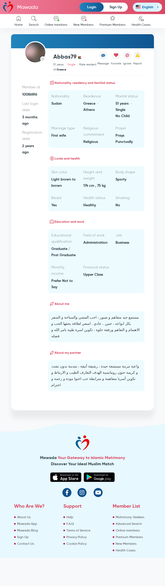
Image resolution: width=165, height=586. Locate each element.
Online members (56, 25)
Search (34, 25)
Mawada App (27, 524)
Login (91, 7)
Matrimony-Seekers (130, 517)
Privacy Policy (76, 537)
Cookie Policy (76, 544)
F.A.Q (70, 524)
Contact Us (25, 544)
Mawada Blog (27, 530)
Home (18, 25)
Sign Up (115, 7)
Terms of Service (78, 530)
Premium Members (113, 25)
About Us (24, 517)
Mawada (27, 7)
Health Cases (141, 25)
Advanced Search (129, 524)
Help (69, 517)
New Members (83, 25)
